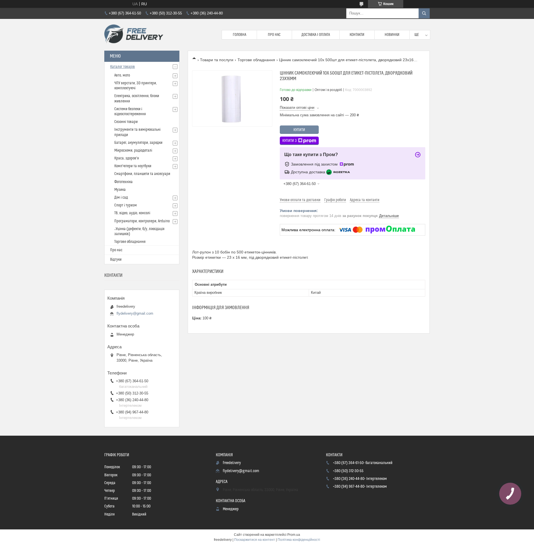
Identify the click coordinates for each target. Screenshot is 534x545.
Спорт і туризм (125, 205)
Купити (299, 130)
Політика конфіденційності (299, 540)
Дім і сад (121, 197)
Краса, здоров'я (126, 158)
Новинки (392, 35)
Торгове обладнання (256, 60)
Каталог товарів (122, 67)
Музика (120, 190)
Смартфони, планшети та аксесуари (142, 174)
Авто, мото (122, 75)
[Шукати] (424, 13)
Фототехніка (123, 182)
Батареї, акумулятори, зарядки (138, 142)
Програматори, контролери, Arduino (142, 221)
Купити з (289, 141)
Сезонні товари (126, 122)
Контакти (357, 35)
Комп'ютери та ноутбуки (132, 166)
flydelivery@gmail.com (135, 313)
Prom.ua (293, 535)
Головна (239, 35)
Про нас (274, 35)
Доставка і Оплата (315, 35)
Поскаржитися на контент (254, 540)
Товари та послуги (216, 60)
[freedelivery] (133, 34)
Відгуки (116, 259)
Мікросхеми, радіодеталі (133, 150)
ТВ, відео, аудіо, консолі (132, 213)
